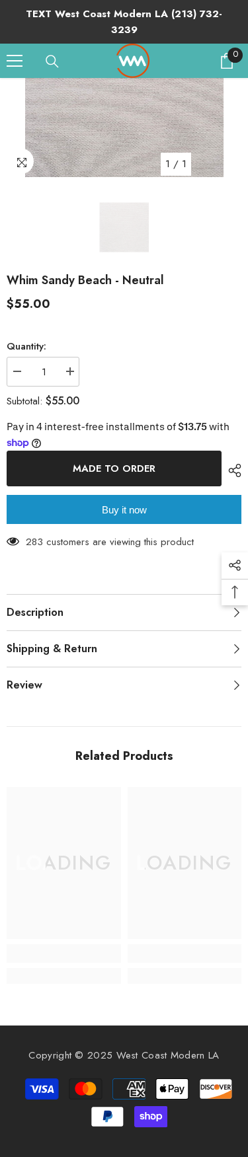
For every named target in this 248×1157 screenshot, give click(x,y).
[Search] (52, 61)
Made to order (114, 468)
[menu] (14, 61)
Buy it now (124, 509)
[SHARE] (231, 470)
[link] (64, 953)
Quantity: (26, 346)
